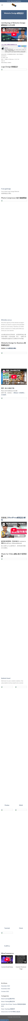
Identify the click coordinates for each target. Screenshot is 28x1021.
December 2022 (5, 986)
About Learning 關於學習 (8, 998)
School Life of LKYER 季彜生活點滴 (10, 1011)
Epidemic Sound (5, 678)
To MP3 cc (7, 946)
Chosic (21, 928)
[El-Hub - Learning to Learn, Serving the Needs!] (14, 5)
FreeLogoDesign (6, 188)
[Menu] (2, 5)
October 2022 (5, 991)
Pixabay (7, 805)
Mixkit (21, 805)
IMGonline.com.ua (6, 320)
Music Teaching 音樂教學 (8, 1009)
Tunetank (7, 928)
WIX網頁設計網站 (11, 348)
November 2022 (5, 988)
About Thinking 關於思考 (8, 1001)
